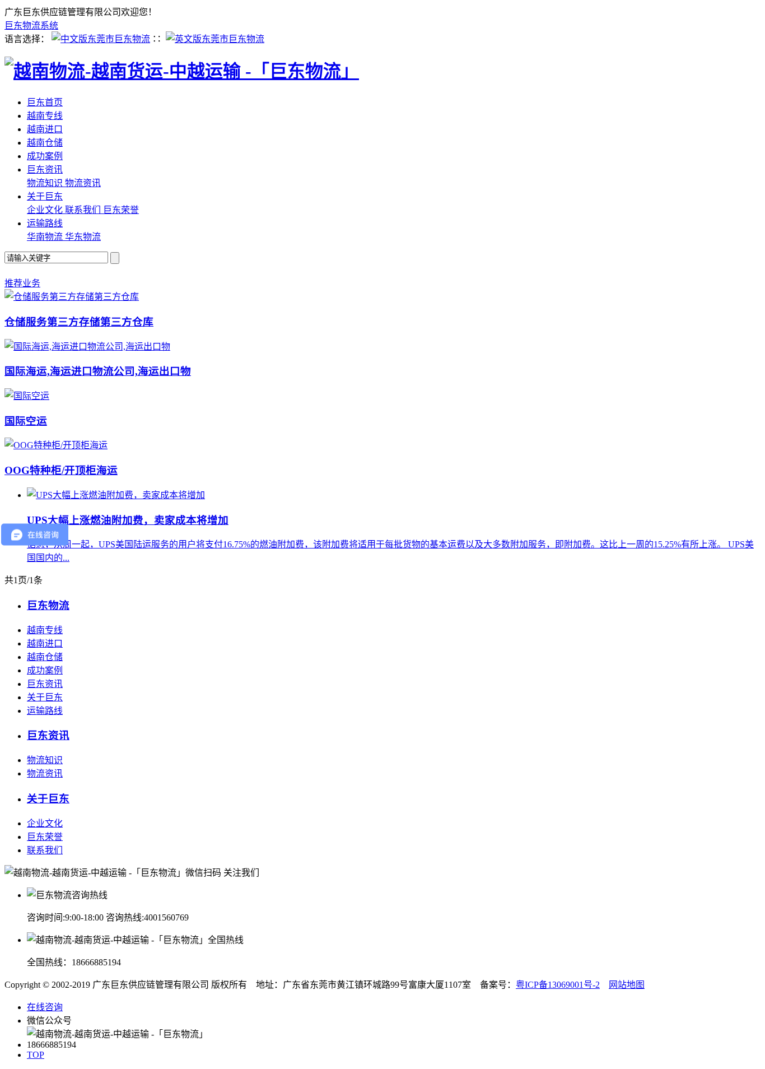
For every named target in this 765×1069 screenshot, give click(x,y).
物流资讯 (83, 183)
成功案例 (45, 156)
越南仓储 (45, 142)
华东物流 (83, 236)
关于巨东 (45, 196)
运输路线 (45, 223)
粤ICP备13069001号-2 (558, 984)
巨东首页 (45, 102)
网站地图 (627, 984)
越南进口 (45, 129)
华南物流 (46, 236)
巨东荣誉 (121, 210)
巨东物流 (48, 605)
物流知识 (46, 183)
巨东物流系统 (31, 25)
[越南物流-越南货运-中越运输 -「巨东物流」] (181, 71)
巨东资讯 (45, 169)
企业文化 (46, 210)
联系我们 (84, 210)
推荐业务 (22, 283)
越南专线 (45, 115)
